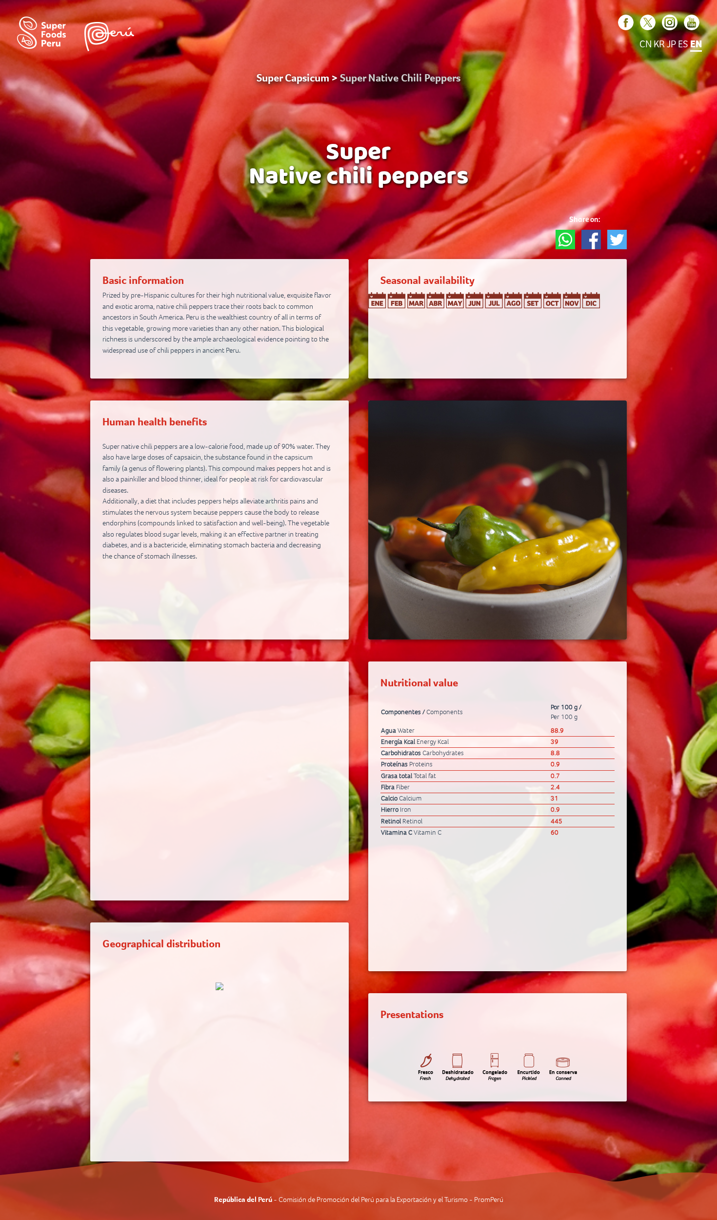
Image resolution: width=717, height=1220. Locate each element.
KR (659, 44)
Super (358, 154)
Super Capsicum (293, 78)
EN (696, 44)
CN (645, 44)
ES (683, 44)
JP (671, 44)
